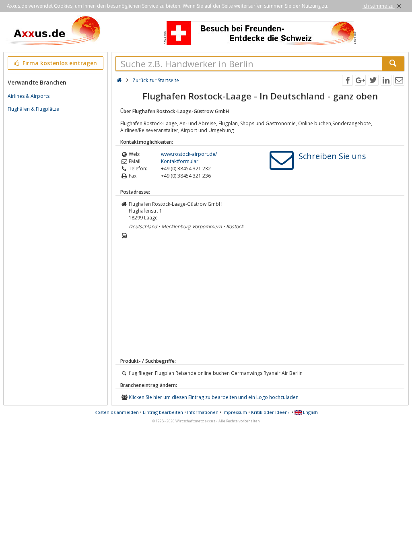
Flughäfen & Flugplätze (33, 108)
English (310, 412)
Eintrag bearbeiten (163, 412)
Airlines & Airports (28, 96)
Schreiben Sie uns (332, 156)
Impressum (234, 412)
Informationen (202, 412)
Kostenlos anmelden (117, 412)
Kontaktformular (179, 161)
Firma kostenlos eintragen (59, 63)
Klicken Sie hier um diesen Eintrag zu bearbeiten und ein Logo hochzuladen (214, 397)
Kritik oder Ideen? (270, 412)
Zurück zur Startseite (155, 80)
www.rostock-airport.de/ (189, 154)
